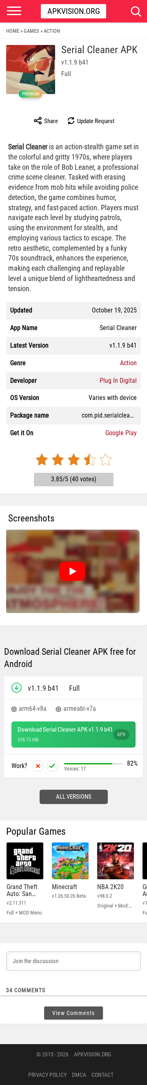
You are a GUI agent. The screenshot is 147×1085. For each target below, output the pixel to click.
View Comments (73, 1013)
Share (50, 121)
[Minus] (38, 766)
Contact (102, 1075)
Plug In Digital (118, 380)
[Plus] (52, 766)
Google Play (121, 433)
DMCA (79, 1075)
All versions (73, 796)
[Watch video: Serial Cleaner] (72, 571)
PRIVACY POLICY (47, 1075)
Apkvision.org (73, 11)
